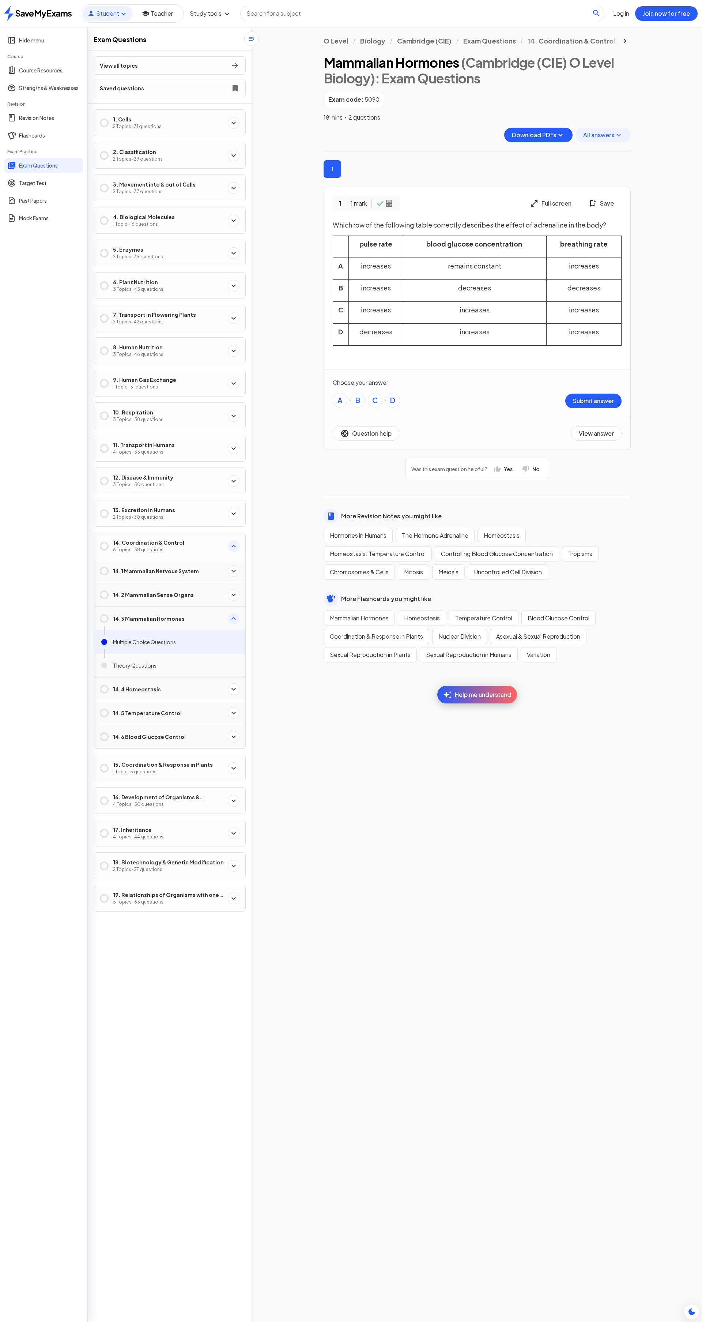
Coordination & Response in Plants (376, 636)
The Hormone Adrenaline (435, 535)
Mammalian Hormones (359, 618)
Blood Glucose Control (558, 618)
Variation (538, 654)
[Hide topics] (251, 38)
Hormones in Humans (358, 535)
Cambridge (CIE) (424, 41)
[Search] (596, 13)
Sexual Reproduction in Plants (370, 654)
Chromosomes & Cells (359, 572)
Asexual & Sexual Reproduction (538, 636)
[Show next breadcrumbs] (625, 41)
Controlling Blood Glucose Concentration (497, 553)
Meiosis (448, 572)
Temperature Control (483, 618)
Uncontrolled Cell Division (508, 572)
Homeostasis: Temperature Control (378, 553)
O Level (336, 41)
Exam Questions (489, 41)
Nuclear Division (459, 636)
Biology (372, 41)
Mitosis (413, 572)
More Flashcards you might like (386, 598)
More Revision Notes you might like (391, 516)
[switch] (691, 1311)
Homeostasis (502, 535)
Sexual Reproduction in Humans (469, 654)
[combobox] (422, 13)
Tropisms (580, 553)
